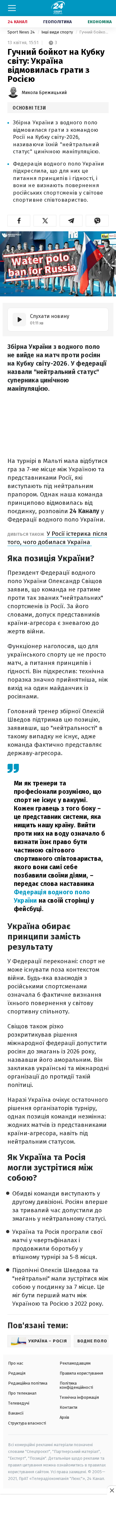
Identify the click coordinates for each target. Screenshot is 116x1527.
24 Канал (17, 21)
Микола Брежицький (44, 92)
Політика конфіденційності (76, 1385)
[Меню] (12, 8)
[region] (58, 1511)
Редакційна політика (27, 1383)
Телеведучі (18, 1403)
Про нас (15, 1363)
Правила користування (81, 1373)
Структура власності (27, 1423)
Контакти (68, 1407)
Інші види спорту (57, 32)
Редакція (16, 1373)
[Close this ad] (111, 1490)
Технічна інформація (79, 1397)
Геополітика (57, 21)
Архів (64, 1417)
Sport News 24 (21, 32)
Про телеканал (22, 1393)
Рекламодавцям (75, 1363)
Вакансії (16, 1413)
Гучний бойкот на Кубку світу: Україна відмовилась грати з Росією (94, 32)
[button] (18, 220)
